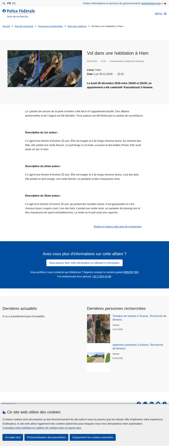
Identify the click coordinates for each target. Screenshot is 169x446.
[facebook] (139, 404)
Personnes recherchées (50, 26)
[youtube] (158, 404)
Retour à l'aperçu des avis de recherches (117, 226)
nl (4, 3)
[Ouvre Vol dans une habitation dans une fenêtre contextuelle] (44, 68)
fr (9, 3)
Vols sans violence (77, 26)
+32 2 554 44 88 (101, 276)
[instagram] (145, 404)
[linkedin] (152, 404)
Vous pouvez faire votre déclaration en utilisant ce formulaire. (84, 262)
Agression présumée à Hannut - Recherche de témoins (138, 346)
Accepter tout (12, 437)
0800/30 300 (131, 272)
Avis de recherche (24, 26)
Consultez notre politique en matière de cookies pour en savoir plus (41, 427)
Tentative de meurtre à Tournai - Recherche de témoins (140, 318)
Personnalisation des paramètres (46, 437)
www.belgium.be (151, 3)
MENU (159, 14)
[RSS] (165, 404)
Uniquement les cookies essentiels (92, 437)
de (14, 3)
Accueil (6, 26)
